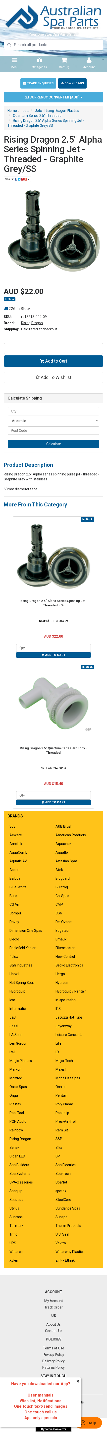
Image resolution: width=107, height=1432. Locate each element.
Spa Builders (19, 1165)
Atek (59, 870)
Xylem (14, 1260)
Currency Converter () (54, 97)
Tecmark (16, 1226)
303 (12, 826)
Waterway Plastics (69, 1252)
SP (57, 1156)
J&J (12, 1017)
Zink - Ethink (65, 1260)
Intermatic (17, 1009)
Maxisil (60, 1069)
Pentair (61, 1095)
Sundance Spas (67, 1208)
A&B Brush (63, 826)
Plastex (15, 1104)
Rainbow (16, 1130)
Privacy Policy (53, 1355)
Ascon (14, 870)
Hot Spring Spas (22, 983)
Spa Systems (19, 1174)
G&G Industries (20, 965)
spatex (60, 1191)
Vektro (60, 1243)
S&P (58, 1139)
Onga (13, 1095)
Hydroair (62, 983)
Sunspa (61, 1217)
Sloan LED (17, 1156)
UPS (12, 1243)
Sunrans (16, 1217)
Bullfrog (61, 887)
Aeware (15, 835)
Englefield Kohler (22, 948)
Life (58, 1043)
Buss (13, 896)
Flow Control (65, 957)
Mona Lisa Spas (67, 1078)
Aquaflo (61, 852)
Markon (15, 1069)
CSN (58, 913)
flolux (13, 957)
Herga (60, 974)
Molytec (15, 1078)
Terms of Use (53, 1348)
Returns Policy (53, 1368)
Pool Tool (16, 1113)
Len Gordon (18, 1043)
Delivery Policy (53, 1361)
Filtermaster (65, 948)
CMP (59, 904)
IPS (58, 1009)
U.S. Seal (62, 1234)
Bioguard (62, 878)
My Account (53, 1301)
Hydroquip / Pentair (70, 991)
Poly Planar (64, 1104)
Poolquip (62, 1113)
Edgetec (61, 931)
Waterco (16, 1252)
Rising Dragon (32, 323)
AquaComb (18, 852)
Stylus (14, 1208)
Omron (60, 1087)
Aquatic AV (18, 861)
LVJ (12, 1052)
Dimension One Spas (25, 931)
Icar (12, 1000)
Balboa (14, 878)
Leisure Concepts (69, 1035)
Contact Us (53, 1331)
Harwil (14, 974)
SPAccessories (21, 1182)
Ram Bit (61, 1130)
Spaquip (15, 1191)
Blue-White (18, 887)
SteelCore (63, 1200)
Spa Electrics (65, 1165)
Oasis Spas (18, 1087)
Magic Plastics (20, 1061)
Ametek (15, 844)
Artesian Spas (66, 861)
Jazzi (13, 1026)
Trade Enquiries (40, 83)
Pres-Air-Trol (65, 1121)
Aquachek (63, 844)
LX (57, 1052)
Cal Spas (62, 896)
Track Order (53, 1307)
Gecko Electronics (69, 965)
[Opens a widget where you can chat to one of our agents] (88, 1423)
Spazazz (16, 1200)
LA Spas (15, 1035)
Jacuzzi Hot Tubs (69, 1017)
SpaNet (61, 1182)
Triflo (13, 1234)
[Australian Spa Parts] (53, 17)
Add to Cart (55, 361)
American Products (70, 835)
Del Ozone (63, 922)
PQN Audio (17, 1121)
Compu (15, 913)
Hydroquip (17, 991)
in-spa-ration (65, 1000)
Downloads (74, 83)
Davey (14, 922)
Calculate (53, 444)
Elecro (14, 939)
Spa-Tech (63, 1174)
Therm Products (68, 1226)
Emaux (60, 939)
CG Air (14, 904)
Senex (14, 1148)
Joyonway (63, 1026)
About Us (53, 1324)
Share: (10, 179)
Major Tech (64, 1061)
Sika (58, 1148)
